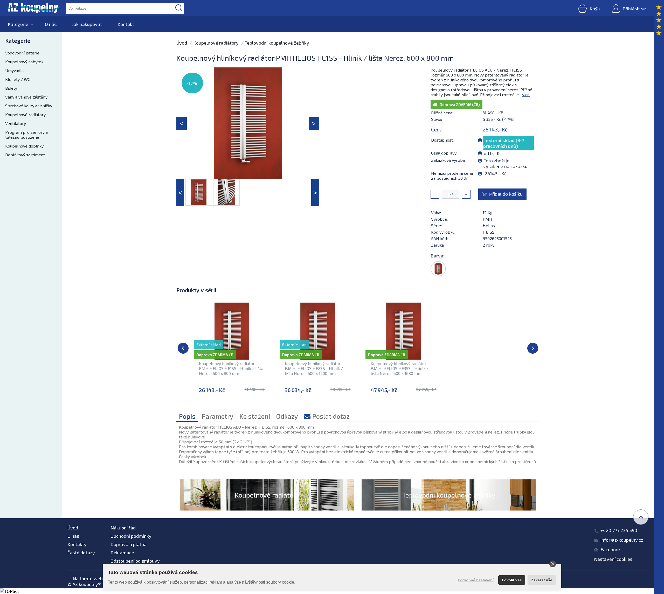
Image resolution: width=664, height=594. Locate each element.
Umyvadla (14, 70)
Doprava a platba (128, 544)
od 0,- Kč (493, 153)
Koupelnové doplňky (24, 145)
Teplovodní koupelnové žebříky (277, 43)
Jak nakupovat (87, 24)
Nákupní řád (123, 527)
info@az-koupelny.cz (621, 540)
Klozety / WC (17, 79)
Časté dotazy (81, 552)
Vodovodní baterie (22, 52)
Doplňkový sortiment (25, 154)
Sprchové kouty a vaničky (28, 105)
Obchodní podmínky (130, 536)
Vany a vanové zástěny (26, 96)
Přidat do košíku (506, 194)
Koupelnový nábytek (24, 61)
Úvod (181, 43)
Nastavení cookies (613, 559)
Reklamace (122, 552)
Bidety (11, 88)
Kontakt (125, 24)
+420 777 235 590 (618, 530)
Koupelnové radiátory (25, 114)
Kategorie (18, 24)
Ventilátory (15, 123)
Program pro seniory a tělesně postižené (26, 134)
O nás (51, 24)
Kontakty (77, 544)
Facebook (610, 549)
